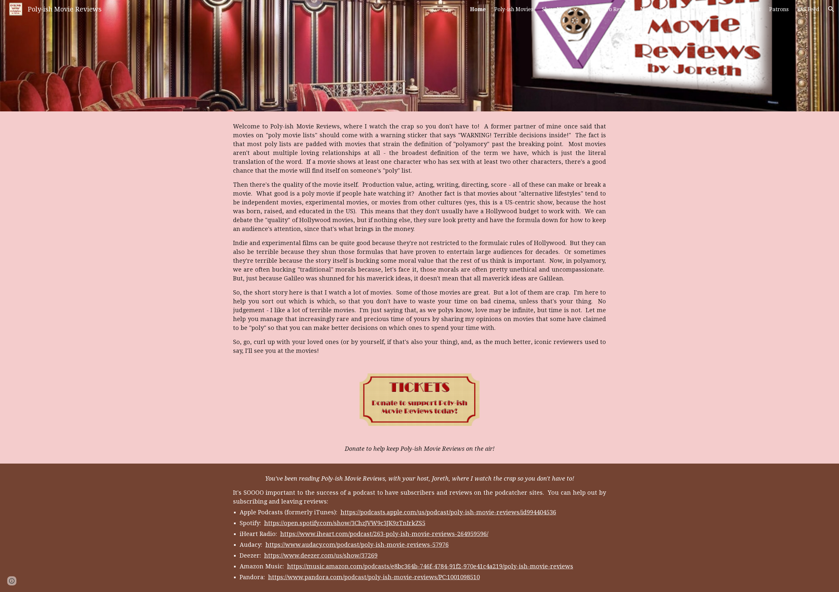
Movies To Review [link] (609, 9)
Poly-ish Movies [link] (513, 9)
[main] (419, 238)
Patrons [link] (779, 9)
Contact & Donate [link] (715, 9)
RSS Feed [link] (808, 9)
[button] (831, 9)
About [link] (753, 9)
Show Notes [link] (556, 9)
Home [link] (478, 9)
